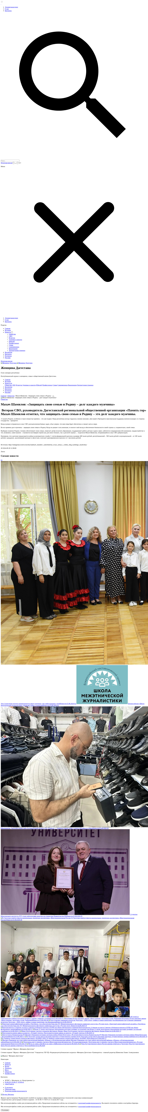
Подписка (8, 356)
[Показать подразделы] (12, 332)
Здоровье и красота (15, 339)
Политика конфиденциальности (16, 1091)
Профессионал (14, 343)
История (8, 330)
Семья (11, 345)
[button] (74, 314)
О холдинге (9, 1087)
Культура (12, 338)
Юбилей (12, 341)
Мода (7, 1070)
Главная (7, 328)
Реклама (7, 358)
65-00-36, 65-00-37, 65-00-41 (14, 1082)
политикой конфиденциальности (89, 1103)
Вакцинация (13, 349)
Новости (8, 332)
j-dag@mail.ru (9, 1084)
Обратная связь (10, 1089)
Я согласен (5, 1110)
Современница (14, 347)
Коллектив (8, 352)
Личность (8, 1068)
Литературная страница (17, 350)
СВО (10, 336)
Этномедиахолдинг (11, 7)
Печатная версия (6, 163)
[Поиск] (13, 163)
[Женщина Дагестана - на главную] (16, 363)
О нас (7, 9)
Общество (12, 334)
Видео (7, 1066)
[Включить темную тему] (15, 163)
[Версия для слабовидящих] (17, 163)
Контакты (8, 11)
